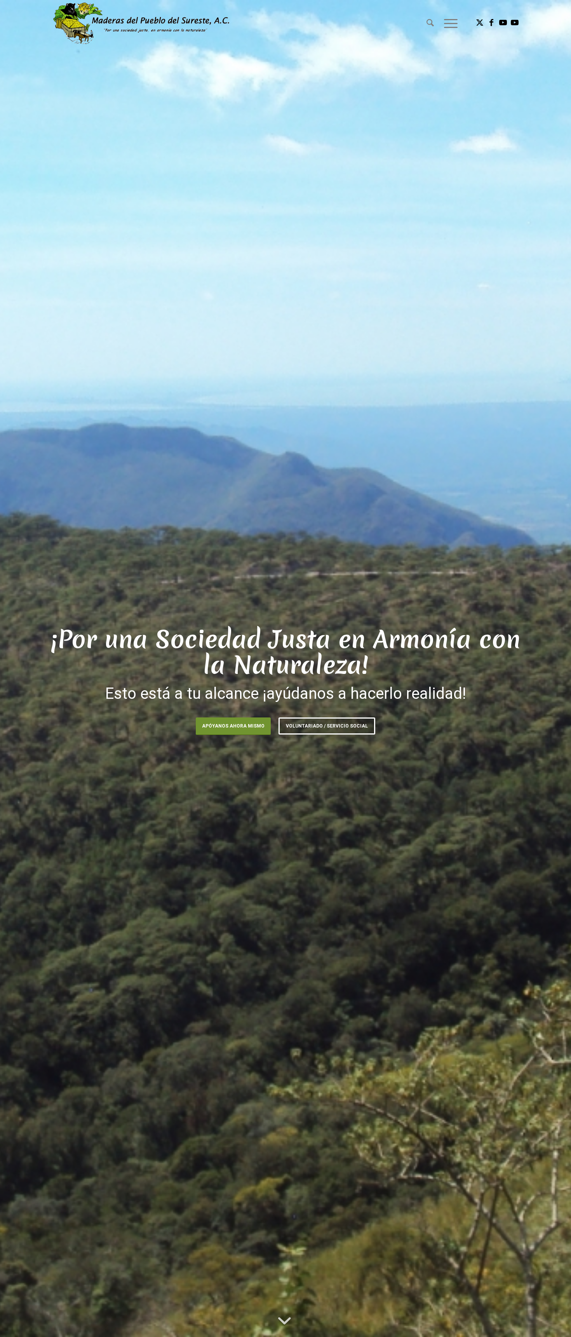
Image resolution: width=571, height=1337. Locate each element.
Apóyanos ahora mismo (233, 726)
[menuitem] (430, 23)
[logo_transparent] (141, 23)
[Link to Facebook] (491, 22)
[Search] (430, 23)
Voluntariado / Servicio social (327, 726)
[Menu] (448, 23)
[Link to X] (480, 22)
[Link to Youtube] (503, 22)
